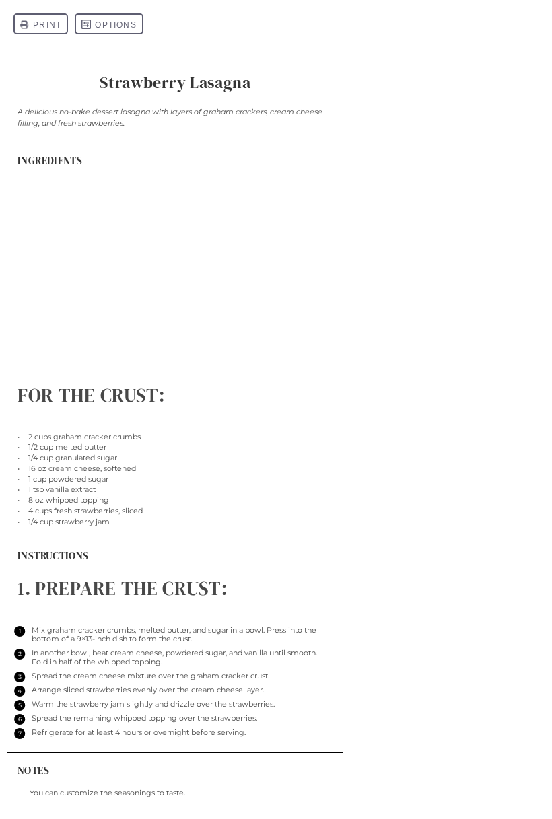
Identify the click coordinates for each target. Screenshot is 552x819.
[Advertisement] (175, 280)
